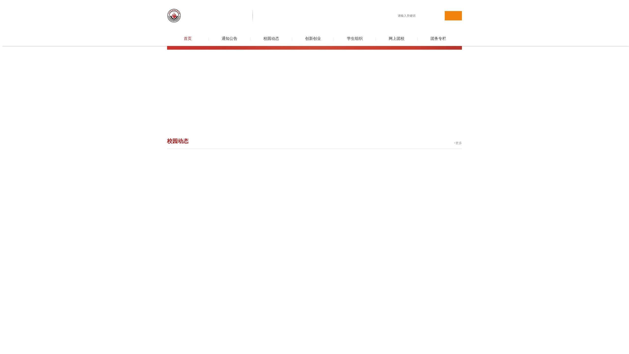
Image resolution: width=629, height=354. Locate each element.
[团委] (222, 2)
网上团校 (396, 38)
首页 (188, 38)
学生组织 (355, 38)
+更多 (458, 143)
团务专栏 (438, 38)
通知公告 (229, 38)
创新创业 (313, 38)
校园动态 (271, 38)
